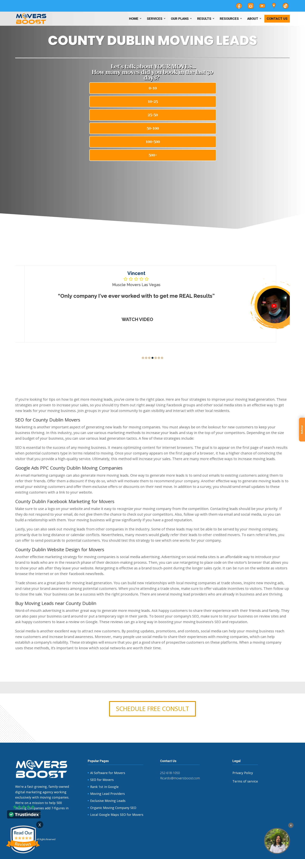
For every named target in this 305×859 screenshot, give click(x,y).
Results (204, 19)
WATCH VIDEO (128, 319)
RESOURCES (229, 19)
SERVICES (154, 19)
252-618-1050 (170, 773)
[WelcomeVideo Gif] (277, 841)
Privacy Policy (242, 773)
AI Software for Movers (107, 773)
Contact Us (277, 19)
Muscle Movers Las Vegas (127, 284)
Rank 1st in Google (104, 787)
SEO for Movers (102, 780)
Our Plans (180, 19)
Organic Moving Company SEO (113, 808)
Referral (302, 429)
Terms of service (245, 781)
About (252, 19)
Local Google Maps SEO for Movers (116, 814)
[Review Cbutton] (23, 839)
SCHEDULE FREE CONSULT (152, 709)
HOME (133, 19)
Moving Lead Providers (107, 793)
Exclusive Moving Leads (107, 801)
